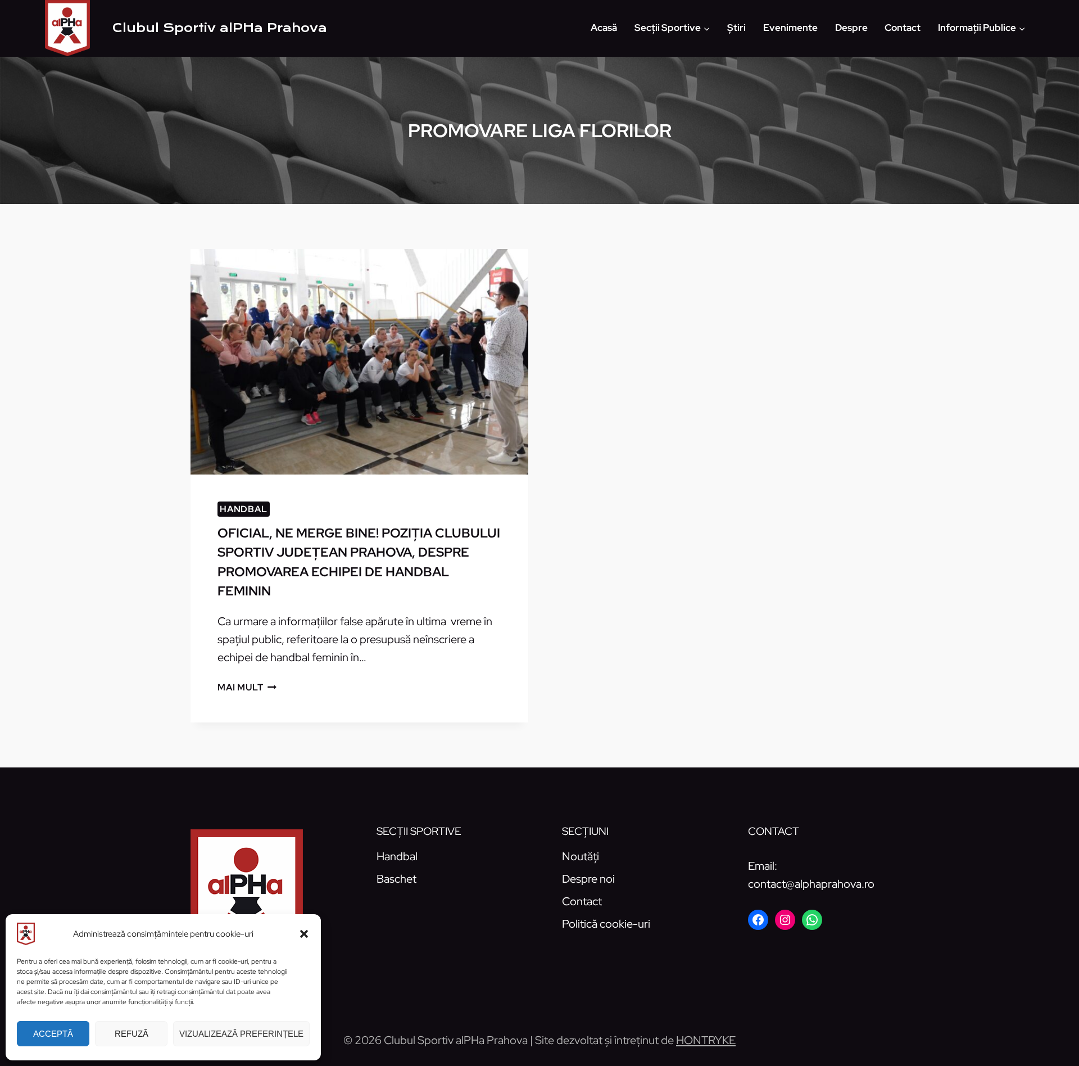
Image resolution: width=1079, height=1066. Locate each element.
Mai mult (246, 687)
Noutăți (580, 856)
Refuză (131, 1033)
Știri (736, 27)
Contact (903, 27)
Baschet (396, 878)
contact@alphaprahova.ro (811, 884)
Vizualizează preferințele (241, 1033)
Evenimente (790, 27)
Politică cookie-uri (606, 923)
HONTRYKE (706, 1040)
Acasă (604, 27)
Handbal (244, 509)
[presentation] (359, 362)
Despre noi (588, 878)
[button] (304, 933)
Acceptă (53, 1033)
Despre (851, 27)
